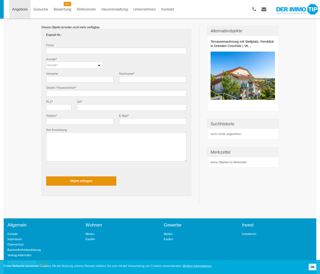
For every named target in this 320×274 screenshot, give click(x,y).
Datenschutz (15, 244)
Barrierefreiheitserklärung (24, 249)
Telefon (51, 115)
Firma (50, 45)
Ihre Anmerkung (56, 129)
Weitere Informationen (197, 266)
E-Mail (124, 115)
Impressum (14, 239)
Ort (79, 101)
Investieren (249, 234)
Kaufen (90, 239)
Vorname (52, 73)
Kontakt (12, 234)
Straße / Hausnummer (61, 87)
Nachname (127, 73)
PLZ (49, 101)
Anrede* (52, 65)
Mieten (90, 234)
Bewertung (62, 9)
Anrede (51, 59)
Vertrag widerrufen (19, 255)
